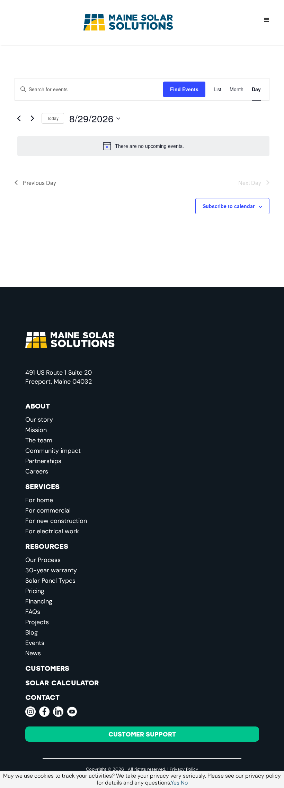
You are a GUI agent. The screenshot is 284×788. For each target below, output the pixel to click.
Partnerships (43, 461)
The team (38, 440)
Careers (36, 471)
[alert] (143, 146)
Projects (37, 622)
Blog (31, 632)
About (37, 405)
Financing (38, 601)
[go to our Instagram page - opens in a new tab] (30, 711)
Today (53, 118)
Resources (46, 546)
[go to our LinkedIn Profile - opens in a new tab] (58, 711)
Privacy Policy (184, 769)
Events (34, 643)
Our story (39, 419)
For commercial (48, 510)
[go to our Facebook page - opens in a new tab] (44, 711)
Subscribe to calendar (229, 206)
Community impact (53, 450)
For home (39, 500)
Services (42, 486)
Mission (36, 430)
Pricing (34, 591)
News (33, 653)
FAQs (32, 612)
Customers (47, 668)
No (184, 782)
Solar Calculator (62, 682)
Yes (175, 782)
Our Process (43, 560)
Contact (42, 697)
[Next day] (32, 118)
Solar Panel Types (50, 580)
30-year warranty (51, 570)
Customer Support (142, 734)
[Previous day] (19, 118)
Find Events (184, 89)
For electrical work (52, 531)
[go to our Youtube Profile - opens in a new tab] (72, 711)
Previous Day (39, 183)
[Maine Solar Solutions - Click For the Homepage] (128, 22)
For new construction (56, 521)
